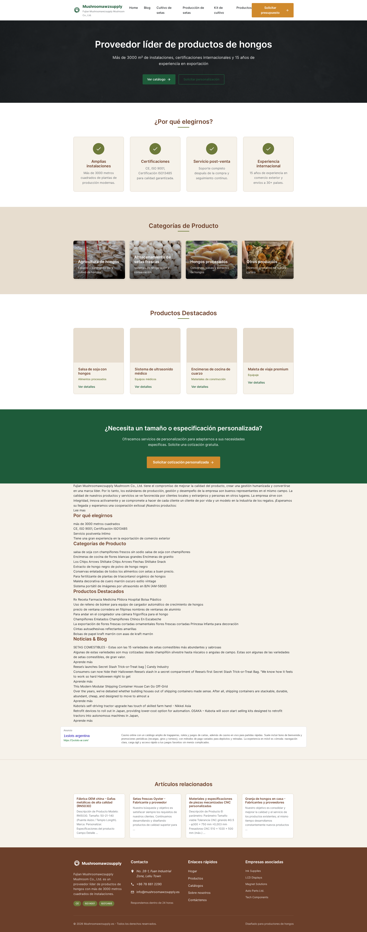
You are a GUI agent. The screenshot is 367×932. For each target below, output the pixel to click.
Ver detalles (86, 387)
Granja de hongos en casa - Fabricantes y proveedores (265, 800)
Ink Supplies (253, 870)
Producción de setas (193, 10)
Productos (244, 8)
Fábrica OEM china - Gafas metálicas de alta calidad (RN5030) (96, 802)
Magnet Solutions (256, 884)
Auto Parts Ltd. (254, 890)
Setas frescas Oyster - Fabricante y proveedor (150, 800)
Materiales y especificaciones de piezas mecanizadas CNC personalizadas (210, 802)
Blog (147, 8)
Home (133, 8)
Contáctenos (197, 900)
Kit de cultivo (219, 10)
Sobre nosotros (199, 893)
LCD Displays (253, 877)
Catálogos (195, 885)
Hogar (192, 871)
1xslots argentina (77, 736)
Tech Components (256, 897)
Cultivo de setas (164, 10)
